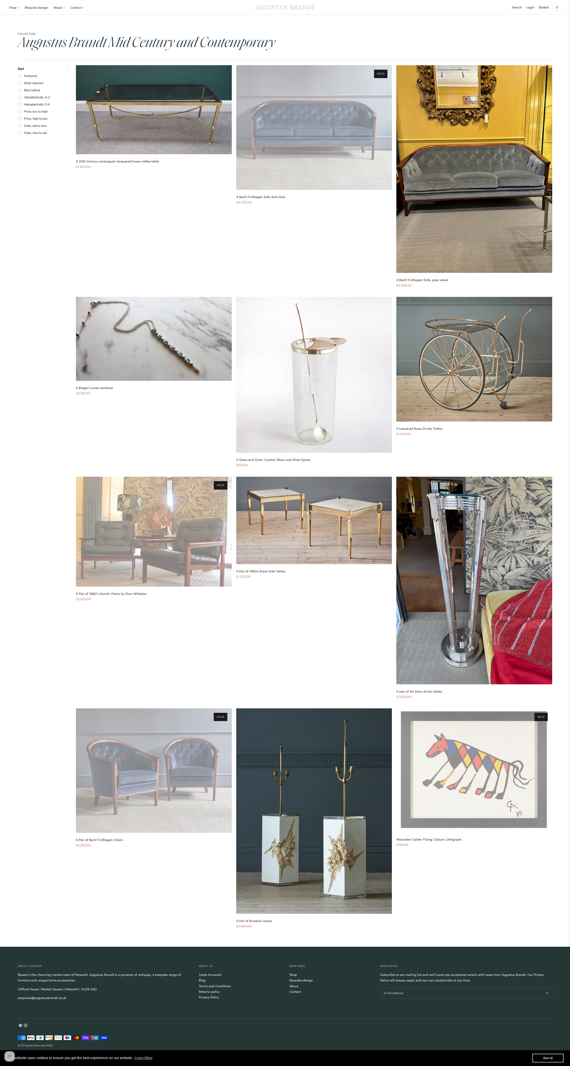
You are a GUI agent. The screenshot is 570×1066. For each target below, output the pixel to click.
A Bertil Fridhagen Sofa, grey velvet (422, 280)
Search (517, 7)
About (57, 7)
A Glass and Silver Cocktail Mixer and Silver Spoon (273, 460)
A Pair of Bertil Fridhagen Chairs (99, 840)
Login (530, 7)
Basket (544, 7)
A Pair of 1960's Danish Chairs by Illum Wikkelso (111, 594)
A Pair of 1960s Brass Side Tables (260, 571)
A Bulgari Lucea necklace (94, 388)
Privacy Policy (209, 997)
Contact (76, 7)
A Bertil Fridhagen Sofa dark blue (260, 197)
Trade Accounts (210, 975)
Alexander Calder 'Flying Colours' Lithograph (429, 839)
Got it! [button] (548, 1058)
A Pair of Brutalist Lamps (254, 921)
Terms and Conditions (215, 986)
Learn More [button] (143, 1058)
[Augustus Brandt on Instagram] (25, 1026)
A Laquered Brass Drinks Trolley (419, 428)
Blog (202, 980)
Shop (12, 7)
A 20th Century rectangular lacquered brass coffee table (117, 161)
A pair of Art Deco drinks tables (419, 691)
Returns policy (209, 991)
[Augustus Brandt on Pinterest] (20, 1026)
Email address (393, 987)
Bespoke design (36, 7)
